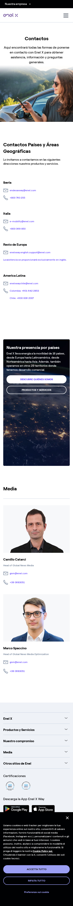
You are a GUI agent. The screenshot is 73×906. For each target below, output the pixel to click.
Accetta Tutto (36, 869)
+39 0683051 (17, 582)
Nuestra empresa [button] (16, 4)
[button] (65, 15)
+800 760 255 (17, 197)
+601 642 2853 (30, 290)
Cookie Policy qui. (43, 851)
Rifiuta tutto (36, 880)
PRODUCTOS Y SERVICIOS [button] (36, 390)
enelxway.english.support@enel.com (30, 252)
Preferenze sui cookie (36, 892)
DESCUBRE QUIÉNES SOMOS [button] (36, 379)
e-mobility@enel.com (22, 221)
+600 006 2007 (25, 298)
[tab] (35, 718)
